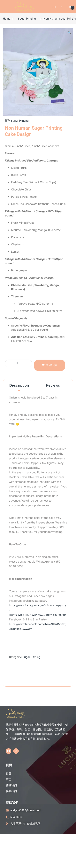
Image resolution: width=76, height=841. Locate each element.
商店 (8, 779)
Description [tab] (19, 385)
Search (54, 6)
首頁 (9, 773)
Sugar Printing (27, 18)
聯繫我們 (11, 791)
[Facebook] (8, 751)
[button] (69, 32)
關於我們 (11, 785)
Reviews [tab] (53, 385)
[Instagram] (16, 751)
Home (6, 18)
